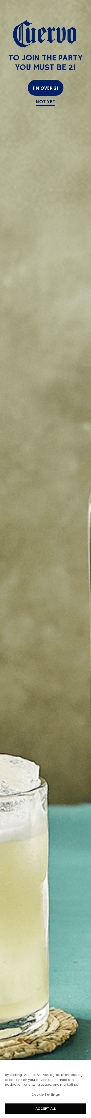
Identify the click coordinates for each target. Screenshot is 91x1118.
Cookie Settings (45, 1094)
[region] (45, 1089)
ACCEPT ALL (45, 1108)
